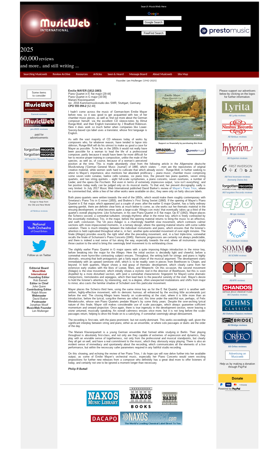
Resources (82, 74)
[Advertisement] (187, 54)
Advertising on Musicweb (237, 355)
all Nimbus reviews (39, 211)
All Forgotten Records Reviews (39, 159)
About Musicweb (162, 74)
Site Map (183, 74)
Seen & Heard (116, 74)
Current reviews (39, 114)
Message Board (138, 74)
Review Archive (61, 74)
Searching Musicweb (35, 74)
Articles (97, 74)
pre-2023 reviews (39, 129)
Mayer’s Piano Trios (185, 188)
